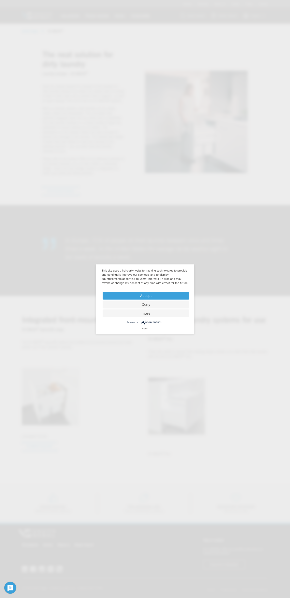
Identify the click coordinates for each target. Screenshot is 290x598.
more (146, 313)
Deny (146, 304)
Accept (146, 295)
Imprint (145, 328)
